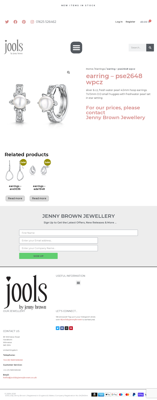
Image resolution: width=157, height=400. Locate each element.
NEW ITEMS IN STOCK (78, 5)
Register (130, 21)
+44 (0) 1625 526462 (13, 360)
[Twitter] (7, 22)
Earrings (100, 69)
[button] (76, 47)
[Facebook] (15, 22)
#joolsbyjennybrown (71, 319)
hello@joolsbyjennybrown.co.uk (20, 377)
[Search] (150, 47)
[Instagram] (32, 22)
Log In (119, 21)
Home (89, 69)
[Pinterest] (24, 22)
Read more (15, 198)
